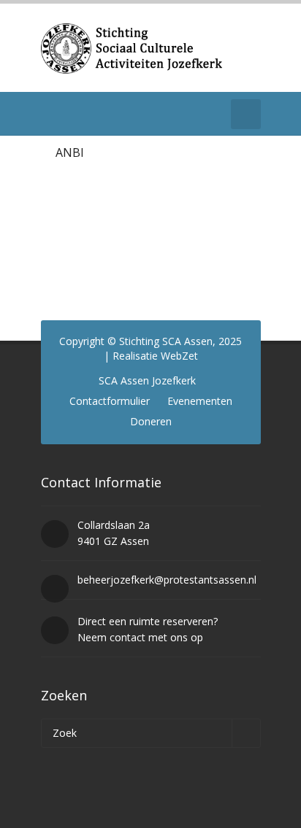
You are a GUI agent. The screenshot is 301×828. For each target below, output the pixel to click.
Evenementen (199, 401)
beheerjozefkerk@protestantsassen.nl (166, 580)
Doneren (151, 421)
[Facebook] (49, 114)
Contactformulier (109, 401)
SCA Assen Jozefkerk (147, 380)
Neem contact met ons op (140, 637)
